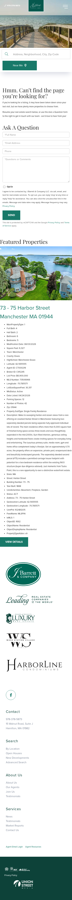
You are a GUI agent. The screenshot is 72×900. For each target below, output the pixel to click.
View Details (14, 542)
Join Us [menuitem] (10, 791)
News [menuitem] (9, 816)
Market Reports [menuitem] (15, 825)
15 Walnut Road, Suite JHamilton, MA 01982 (19, 726)
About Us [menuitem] (11, 782)
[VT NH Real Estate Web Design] (23, 884)
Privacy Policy (9, 206)
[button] (6, 54)
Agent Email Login (14, 846)
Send (11, 215)
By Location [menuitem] (13, 748)
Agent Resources (33, 846)
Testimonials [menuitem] (13, 796)
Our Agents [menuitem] (12, 787)
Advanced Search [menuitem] (16, 762)
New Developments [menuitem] (17, 758)
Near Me (18, 65)
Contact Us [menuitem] (12, 830)
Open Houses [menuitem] (14, 753)
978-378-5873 (13, 5)
